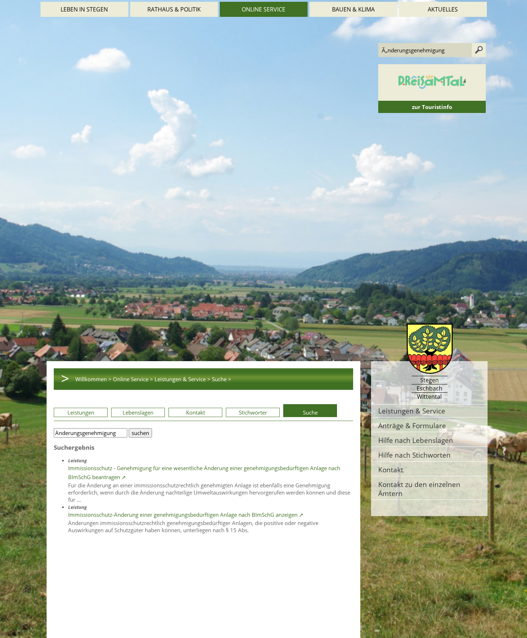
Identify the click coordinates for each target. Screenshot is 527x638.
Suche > (221, 379)
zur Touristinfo (432, 106)
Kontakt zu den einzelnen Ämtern (419, 489)
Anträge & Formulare (412, 425)
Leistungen (80, 412)
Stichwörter (253, 412)
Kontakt (195, 412)
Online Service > (133, 379)
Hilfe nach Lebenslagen (415, 440)
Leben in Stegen (84, 9)
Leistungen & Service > (182, 379)
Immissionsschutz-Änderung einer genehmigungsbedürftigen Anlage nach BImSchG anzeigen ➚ (186, 514)
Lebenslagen (138, 412)
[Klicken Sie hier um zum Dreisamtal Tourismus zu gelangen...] (432, 97)
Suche (310, 412)
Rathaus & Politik (174, 9)
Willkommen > (93, 379)
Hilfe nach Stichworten (414, 454)
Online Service (263, 9)
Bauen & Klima (353, 9)
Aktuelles (443, 9)
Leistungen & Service (411, 410)
